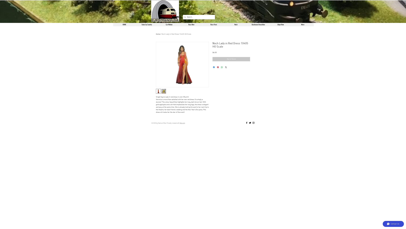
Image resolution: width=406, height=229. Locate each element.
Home (158, 34)
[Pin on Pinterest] (218, 67)
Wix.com (182, 123)
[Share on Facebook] (214, 67)
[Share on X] (226, 67)
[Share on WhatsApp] (222, 67)
